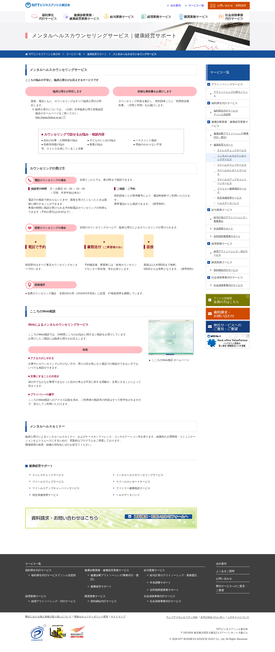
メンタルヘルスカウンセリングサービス (139, 474)
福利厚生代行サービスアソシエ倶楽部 (226, 112)
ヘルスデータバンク (128, 494)
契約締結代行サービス (226, 270)
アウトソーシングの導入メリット (231, 94)
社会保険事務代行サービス (228, 285)
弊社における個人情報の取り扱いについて (48, 616)
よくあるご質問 (225, 571)
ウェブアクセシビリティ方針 (182, 617)
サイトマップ (118, 616)
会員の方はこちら (226, 300)
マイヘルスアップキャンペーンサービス (56, 488)
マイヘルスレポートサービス (133, 481)
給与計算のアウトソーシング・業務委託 (231, 219)
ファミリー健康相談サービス (133, 488)
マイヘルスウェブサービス (48, 481)
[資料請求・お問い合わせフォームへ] (158, 517)
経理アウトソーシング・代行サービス (231, 253)
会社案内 (175, 5)
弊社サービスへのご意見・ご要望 (232, 588)
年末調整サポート (223, 228)
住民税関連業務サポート (227, 236)
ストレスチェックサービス (48, 474)
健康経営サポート (97, 54)
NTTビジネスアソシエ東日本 (44, 54)
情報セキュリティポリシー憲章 (91, 616)
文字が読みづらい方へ (212, 617)
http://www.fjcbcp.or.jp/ (48, 117)
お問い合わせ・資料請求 (231, 5)
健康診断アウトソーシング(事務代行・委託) (231, 135)
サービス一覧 (196, 5)
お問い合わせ (224, 578)
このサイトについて (238, 617)
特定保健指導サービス (45, 494)
